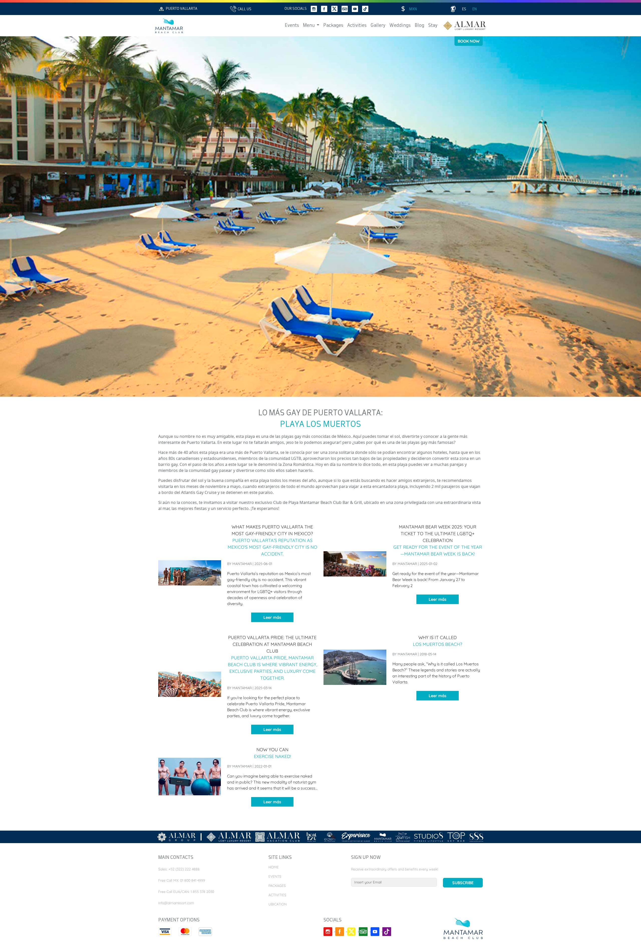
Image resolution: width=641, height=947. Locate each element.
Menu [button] (309, 25)
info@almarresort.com (176, 903)
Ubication (277, 904)
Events (292, 25)
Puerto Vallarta (181, 9)
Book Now (468, 41)
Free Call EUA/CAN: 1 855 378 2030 (186, 891)
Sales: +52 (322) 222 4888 (179, 869)
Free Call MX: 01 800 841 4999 (181, 880)
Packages (333, 25)
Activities (357, 25)
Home (273, 867)
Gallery (378, 25)
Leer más (272, 617)
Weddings (400, 25)
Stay (432, 25)
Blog (419, 25)
